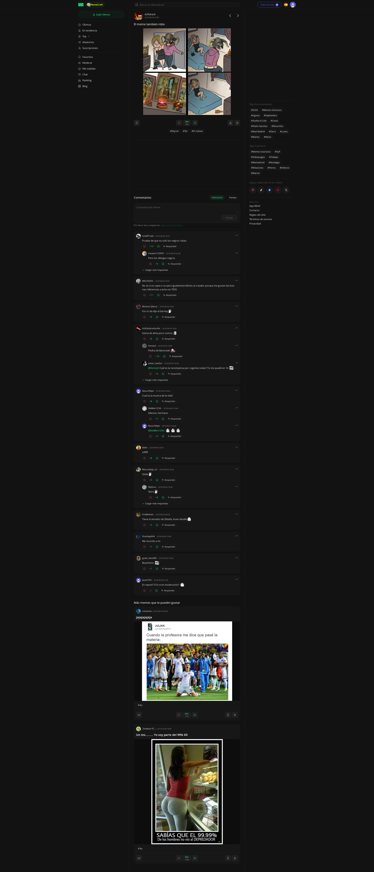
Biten (145, 447)
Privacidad (255, 223)
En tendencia (89, 30)
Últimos (86, 24)
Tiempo (233, 197)
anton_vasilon (155, 363)
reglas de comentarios (171, 225)
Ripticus (152, 486)
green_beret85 (149, 558)
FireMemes (148, 514)
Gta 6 (273, 131)
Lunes (285, 131)
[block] (237, 123)
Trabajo (274, 157)
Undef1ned (148, 235)
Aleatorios (88, 42)
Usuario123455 (156, 253)
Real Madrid (259, 131)
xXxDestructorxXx (151, 328)
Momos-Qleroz (150, 306)
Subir (103, 14)
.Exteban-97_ (148, 728)
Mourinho (278, 126)
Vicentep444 (148, 536)
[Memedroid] (80, 4)
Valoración (217, 197)
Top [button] (84, 36)
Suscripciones (90, 48)
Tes (185, 131)
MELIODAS (148, 280)
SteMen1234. (155, 408)
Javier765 (147, 579)
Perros (272, 167)
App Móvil (254, 206)
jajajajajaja (144, 617)
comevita (146, 611)
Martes (256, 136)
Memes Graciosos (273, 110)
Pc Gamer (198, 131)
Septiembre (271, 115)
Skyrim (175, 131)
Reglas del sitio (257, 214)
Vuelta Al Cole (259, 120)
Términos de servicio (260, 219)
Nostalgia (274, 162)
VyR (278, 151)
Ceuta (275, 120)
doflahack (150, 14)
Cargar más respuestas (156, 269)
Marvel (256, 173)
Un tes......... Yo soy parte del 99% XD (162, 735)
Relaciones (258, 167)
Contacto (254, 210)
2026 (255, 110)
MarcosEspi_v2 (150, 469)
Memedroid (258, 162)
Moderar (87, 62)
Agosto (256, 115)
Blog (84, 86)
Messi (268, 136)
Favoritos (87, 57)
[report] (230, 123)
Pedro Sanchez (260, 126)
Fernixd (152, 345)
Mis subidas (89, 68)
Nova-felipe (148, 390)
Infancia (285, 167)
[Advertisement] (271, 55)
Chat (85, 74)
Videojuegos (259, 157)
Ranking (86, 80)
